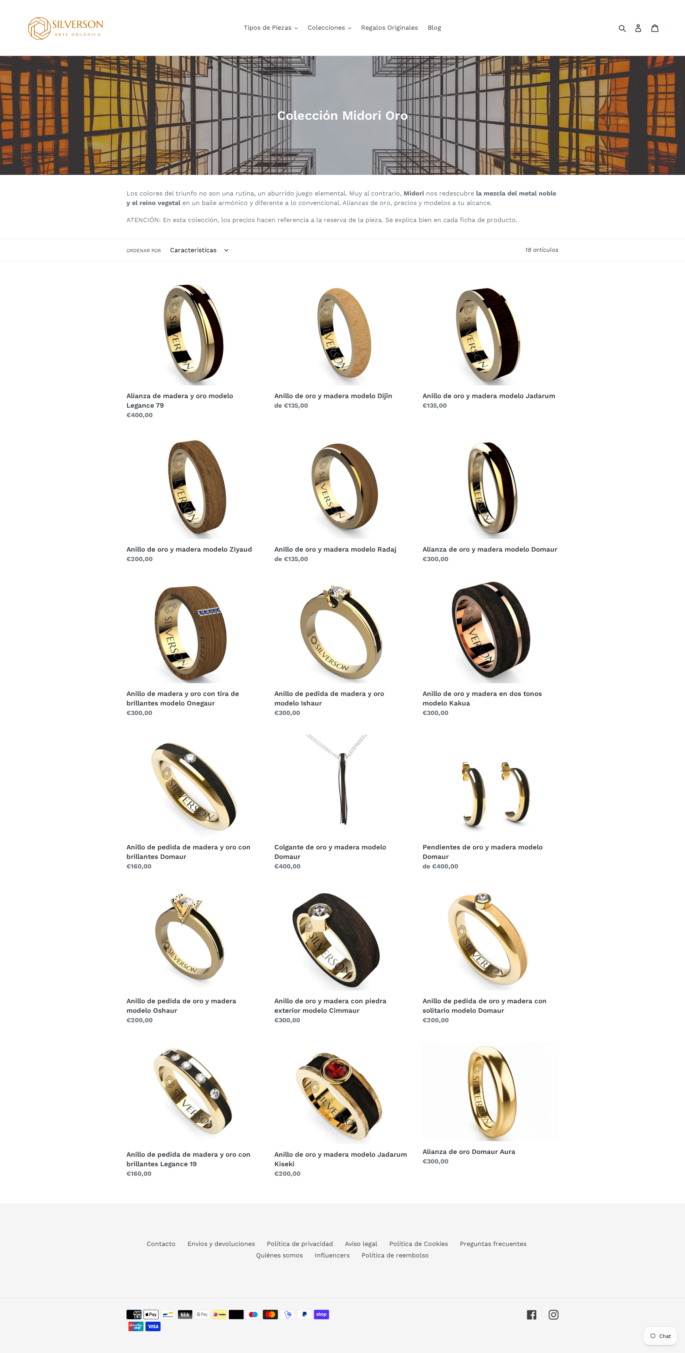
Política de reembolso (395, 1255)
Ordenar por (143, 250)
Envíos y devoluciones (221, 1244)
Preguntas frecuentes (493, 1244)
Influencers (332, 1255)
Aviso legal (361, 1244)
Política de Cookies (418, 1244)
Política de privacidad (300, 1244)
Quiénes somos (279, 1255)
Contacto (161, 1244)
